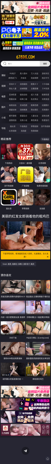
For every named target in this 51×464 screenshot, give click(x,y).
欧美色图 (34, 105)
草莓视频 (34, 126)
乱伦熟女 (34, 99)
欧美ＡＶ (34, 84)
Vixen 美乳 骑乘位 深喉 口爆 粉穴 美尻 (18, 264)
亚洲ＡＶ (12, 84)
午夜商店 (23, 126)
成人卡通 (34, 94)
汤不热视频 (45, 126)
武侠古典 (45, 115)
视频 (3, 85)
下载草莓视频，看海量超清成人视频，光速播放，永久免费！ (25, 255)
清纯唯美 (23, 109)
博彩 (3, 75)
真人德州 (23, 73)
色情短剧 (34, 131)
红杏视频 (12, 131)
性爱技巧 (45, 120)
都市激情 (12, 115)
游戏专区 (45, 73)
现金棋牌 (34, 78)
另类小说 (23, 120)
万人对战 (34, 73)
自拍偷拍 (23, 84)
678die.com (25, 57)
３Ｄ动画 (45, 84)
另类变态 (45, 99)
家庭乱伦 (23, 115)
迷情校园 (12, 120)
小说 (3, 117)
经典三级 (23, 99)
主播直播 (34, 88)
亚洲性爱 (12, 94)
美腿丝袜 (12, 109)
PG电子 (13, 73)
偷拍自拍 (23, 94)
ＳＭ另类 (45, 88)
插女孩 (12, 126)
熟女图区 (34, 109)
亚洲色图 (23, 105)
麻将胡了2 (12, 78)
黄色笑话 (34, 120)
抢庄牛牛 (45, 78)
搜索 (45, 63)
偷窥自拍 (12, 105)
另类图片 (45, 109)
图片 (3, 107)
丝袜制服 (23, 88)
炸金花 (23, 78)
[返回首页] (47, 458)
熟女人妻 (12, 88)
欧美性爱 (45, 94)
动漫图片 (45, 105)
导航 (3, 128)
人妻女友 (34, 115)
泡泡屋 (23, 131)
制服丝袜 (12, 99)
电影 (3, 96)
